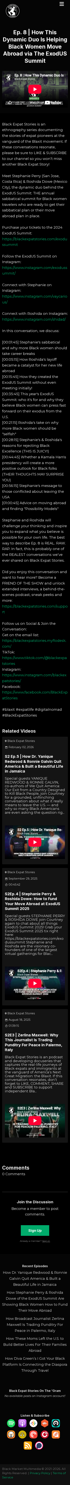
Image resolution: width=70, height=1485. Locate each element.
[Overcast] (11, 1437)
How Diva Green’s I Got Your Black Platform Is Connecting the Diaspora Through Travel (35, 1364)
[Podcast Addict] (56, 1437)
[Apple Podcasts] (22, 1426)
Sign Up (35, 1230)
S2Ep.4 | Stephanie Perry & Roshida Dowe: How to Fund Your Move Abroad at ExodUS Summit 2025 (32, 901)
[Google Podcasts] (33, 1426)
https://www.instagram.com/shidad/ (34, 319)
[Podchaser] (39, 1448)
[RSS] (28, 1448)
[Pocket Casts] (33, 1437)
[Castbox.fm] (45, 1426)
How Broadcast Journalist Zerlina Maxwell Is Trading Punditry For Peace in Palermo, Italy (35, 1324)
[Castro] (56, 1426)
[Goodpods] (22, 1437)
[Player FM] (45, 1437)
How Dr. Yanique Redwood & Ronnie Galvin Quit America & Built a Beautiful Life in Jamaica (35, 1278)
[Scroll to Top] (62, 1465)
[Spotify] (11, 1426)
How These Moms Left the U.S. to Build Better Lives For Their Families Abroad (35, 1344)
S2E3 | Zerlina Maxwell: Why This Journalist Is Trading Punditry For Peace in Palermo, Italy (33, 1042)
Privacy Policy (40, 1473)
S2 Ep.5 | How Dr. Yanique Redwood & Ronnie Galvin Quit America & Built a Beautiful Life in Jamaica (34, 763)
